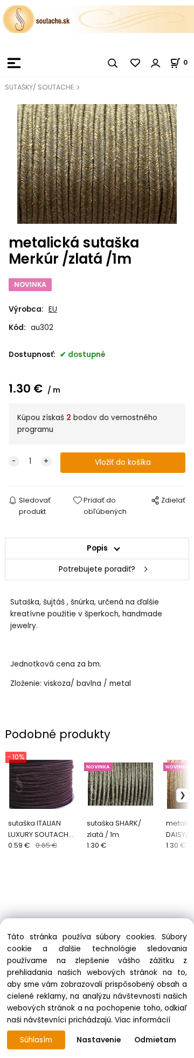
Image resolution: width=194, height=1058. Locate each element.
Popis (97, 548)
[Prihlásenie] (155, 63)
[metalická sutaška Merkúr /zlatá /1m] (97, 164)
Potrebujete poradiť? (97, 569)
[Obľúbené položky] (136, 63)
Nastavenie (99, 1040)
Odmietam (155, 1040)
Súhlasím (36, 1040)
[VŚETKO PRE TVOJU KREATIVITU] (97, 18)
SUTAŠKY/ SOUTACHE (39, 87)
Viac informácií (142, 1020)
